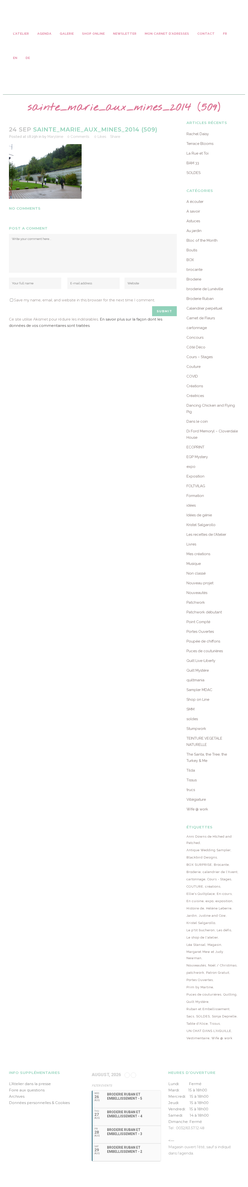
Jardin (191, 915)
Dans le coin (197, 421)
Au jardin (194, 231)
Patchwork (195, 602)
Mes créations (198, 554)
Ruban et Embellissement (208, 1009)
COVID (192, 376)
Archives (16, 1096)
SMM (190, 709)
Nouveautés (196, 593)
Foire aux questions (27, 1090)
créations (212, 886)
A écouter (194, 201)
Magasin (214, 945)
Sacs (190, 1016)
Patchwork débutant (204, 612)
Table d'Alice (197, 1023)
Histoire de (195, 908)
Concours (194, 337)
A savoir (193, 211)
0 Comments (78, 136)
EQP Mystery (197, 457)
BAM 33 (192, 163)
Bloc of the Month (201, 240)
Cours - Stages (219, 879)
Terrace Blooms (199, 143)
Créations (194, 386)
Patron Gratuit (217, 972)
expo (190, 466)
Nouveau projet (199, 583)
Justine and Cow (212, 915)
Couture (193, 366)
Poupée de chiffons (203, 641)
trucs (190, 790)
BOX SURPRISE (199, 864)
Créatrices (195, 396)
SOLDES (193, 173)
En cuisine (195, 901)
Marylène (55, 136)
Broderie (193, 279)
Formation (195, 496)
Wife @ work (197, 809)
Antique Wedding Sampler (208, 850)
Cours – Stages (199, 357)
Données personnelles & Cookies (39, 1102)
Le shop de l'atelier (202, 937)
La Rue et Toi (197, 153)
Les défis (224, 930)
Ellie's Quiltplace (200, 894)
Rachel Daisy (197, 134)
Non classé (196, 573)
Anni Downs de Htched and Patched (209, 840)
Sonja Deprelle (224, 1016)
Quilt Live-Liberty (200, 661)
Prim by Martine (199, 987)
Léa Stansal (196, 945)
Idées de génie (199, 515)
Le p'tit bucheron (200, 930)
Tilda (190, 770)
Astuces (193, 221)
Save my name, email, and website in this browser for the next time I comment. (84, 300)
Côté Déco (195, 347)
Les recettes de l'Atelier (206, 534)
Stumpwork (196, 728)
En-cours (224, 894)
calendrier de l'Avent (220, 872)
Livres (191, 544)
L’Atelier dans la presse (30, 1083)
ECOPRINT (195, 447)
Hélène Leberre (219, 908)
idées (191, 505)
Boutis (191, 250)
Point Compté (198, 622)
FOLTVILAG (195, 486)
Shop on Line (197, 699)
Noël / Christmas (222, 965)
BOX (190, 260)
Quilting (230, 994)
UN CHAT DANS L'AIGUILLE (208, 1031)
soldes (192, 719)
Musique (193, 563)
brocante (194, 269)
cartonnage (196, 328)
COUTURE (194, 886)
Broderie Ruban (200, 299)
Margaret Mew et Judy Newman (204, 955)
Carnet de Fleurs (200, 318)
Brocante (221, 864)
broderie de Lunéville (204, 289)
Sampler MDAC (199, 690)
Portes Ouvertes (200, 631)
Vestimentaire (197, 1038)
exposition (224, 901)
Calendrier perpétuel (204, 308)
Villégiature (196, 799)
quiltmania (195, 680)
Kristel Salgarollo (201, 525)
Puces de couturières (204, 651)
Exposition (195, 476)
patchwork (195, 972)
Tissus (191, 780)
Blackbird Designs (201, 857)
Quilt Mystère (197, 670)
